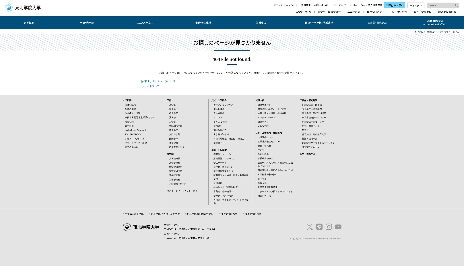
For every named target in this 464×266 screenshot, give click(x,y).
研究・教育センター (312, 125)
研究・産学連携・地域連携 (319, 22)
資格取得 (217, 182)
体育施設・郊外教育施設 (314, 134)
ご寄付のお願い (395, 5)
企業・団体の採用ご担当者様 (272, 113)
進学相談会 (218, 108)
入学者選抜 (218, 113)
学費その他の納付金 (223, 191)
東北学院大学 (131, 104)
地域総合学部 (175, 125)
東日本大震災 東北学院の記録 (139, 117)
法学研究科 (174, 175)
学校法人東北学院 (134, 213)
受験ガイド (218, 142)
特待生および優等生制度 (225, 187)
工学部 (172, 121)
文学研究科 (174, 162)
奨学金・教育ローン (223, 166)
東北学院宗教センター (313, 121)
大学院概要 (174, 158)
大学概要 (29, 22)
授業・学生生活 (203, 22)
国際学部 (173, 138)
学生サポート (220, 162)
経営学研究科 (175, 170)
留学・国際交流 (307, 153)
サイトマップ (338, 5)
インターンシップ (266, 117)
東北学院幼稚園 (229, 213)
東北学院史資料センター (314, 117)
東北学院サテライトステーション (318, 142)
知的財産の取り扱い (267, 174)
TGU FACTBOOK (133, 134)
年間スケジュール (222, 153)
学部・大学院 (87, 22)
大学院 (170, 153)
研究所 (305, 130)
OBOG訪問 (263, 125)
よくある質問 (220, 121)
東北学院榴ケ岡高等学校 (200, 213)
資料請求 (306, 5)
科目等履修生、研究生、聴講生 (228, 138)
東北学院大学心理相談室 (314, 113)
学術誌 (261, 149)
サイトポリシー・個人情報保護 (365, 5)
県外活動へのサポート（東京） (273, 108)
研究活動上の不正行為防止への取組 (275, 170)
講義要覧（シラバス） (224, 158)
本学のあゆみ (131, 146)
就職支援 (261, 22)
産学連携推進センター (269, 141)
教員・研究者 (264, 145)
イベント (217, 117)
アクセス (278, 5)
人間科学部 (174, 134)
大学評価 (129, 125)
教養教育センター (178, 146)
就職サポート (264, 104)
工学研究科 (174, 179)
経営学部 (173, 113)
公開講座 (262, 178)
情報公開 (129, 121)
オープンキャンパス (223, 104)
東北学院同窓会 (253, 213)
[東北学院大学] (23, 7)
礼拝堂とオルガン (311, 146)
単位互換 (262, 182)
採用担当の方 (374, 12)
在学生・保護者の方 (329, 12)
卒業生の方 (353, 12)
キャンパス (292, 5)
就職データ (263, 121)
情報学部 (173, 130)
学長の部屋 (130, 108)
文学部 (172, 104)
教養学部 (173, 142)
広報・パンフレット (135, 138)
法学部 (172, 117)
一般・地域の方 (398, 12)
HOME (420, 31)
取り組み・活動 (132, 113)
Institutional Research (135, 130)
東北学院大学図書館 (312, 104)
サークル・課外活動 (223, 195)
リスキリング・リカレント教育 (182, 190)
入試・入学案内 (145, 22)
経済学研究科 (175, 166)
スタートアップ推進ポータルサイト (275, 191)
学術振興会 (263, 153)
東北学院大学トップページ (159, 81)
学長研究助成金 (265, 158)
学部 (169, 100)
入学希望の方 (303, 12)
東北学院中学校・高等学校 (165, 213)
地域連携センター (266, 137)
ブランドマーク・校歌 (136, 142)
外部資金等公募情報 (267, 187)
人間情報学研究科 (178, 183)
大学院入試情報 (221, 134)
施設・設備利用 (309, 138)
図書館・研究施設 (377, 22)
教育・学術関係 (423, 12)
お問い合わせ (321, 5)
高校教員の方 (220, 130)
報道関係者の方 (447, 12)
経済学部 (173, 108)
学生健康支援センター (224, 170)
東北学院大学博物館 (312, 108)
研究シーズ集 (264, 195)
